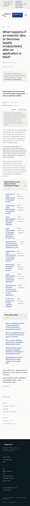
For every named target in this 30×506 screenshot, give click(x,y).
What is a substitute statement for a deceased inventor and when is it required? (15, 334)
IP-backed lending (7, 459)
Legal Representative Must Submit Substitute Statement (10, 220)
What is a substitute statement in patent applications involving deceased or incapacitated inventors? (15, 326)
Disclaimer (12, 502)
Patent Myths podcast (8, 478)
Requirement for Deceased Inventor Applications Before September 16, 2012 (12, 244)
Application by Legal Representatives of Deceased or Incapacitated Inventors (11, 256)
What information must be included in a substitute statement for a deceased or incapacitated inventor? (15, 350)
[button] (15, 93)
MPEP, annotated (7, 471)
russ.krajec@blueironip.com (10, 487)
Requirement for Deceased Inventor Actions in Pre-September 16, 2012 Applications (11, 290)
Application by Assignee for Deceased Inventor (10, 267)
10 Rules (13, 109)
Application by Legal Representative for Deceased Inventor (10, 198)
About (4, 462)
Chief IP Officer (7, 457)
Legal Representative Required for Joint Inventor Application (10, 278)
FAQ (8, 26)
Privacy (5, 502)
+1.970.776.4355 (7, 490)
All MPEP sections (8, 406)
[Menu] (25, 15)
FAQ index (6, 409)
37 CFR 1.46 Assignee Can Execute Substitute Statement (10, 302)
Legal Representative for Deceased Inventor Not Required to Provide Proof (10, 233)
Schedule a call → (17, 15)
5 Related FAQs (22, 109)
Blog (4, 468)
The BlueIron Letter (9, 423)
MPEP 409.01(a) (8, 142)
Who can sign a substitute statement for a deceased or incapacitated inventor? (15, 342)
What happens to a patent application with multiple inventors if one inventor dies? (14, 360)
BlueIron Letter (6, 480)
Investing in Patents (9, 411)
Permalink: (6, 386)
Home (4, 26)
